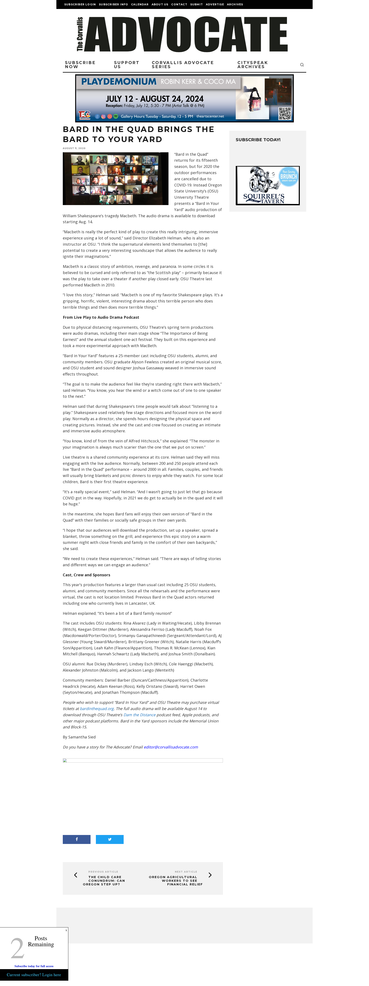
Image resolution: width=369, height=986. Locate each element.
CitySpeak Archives (252, 64)
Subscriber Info (113, 4)
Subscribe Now (80, 64)
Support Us (127, 64)
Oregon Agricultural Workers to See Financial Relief (176, 880)
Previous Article (103, 871)
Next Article (186, 871)
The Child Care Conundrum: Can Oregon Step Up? (104, 880)
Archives (235, 4)
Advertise (215, 4)
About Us (160, 4)
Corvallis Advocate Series (183, 64)
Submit (196, 4)
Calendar (140, 4)
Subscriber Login (80, 4)
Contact (179, 4)
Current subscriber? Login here (34, 974)
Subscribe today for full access (34, 966)
